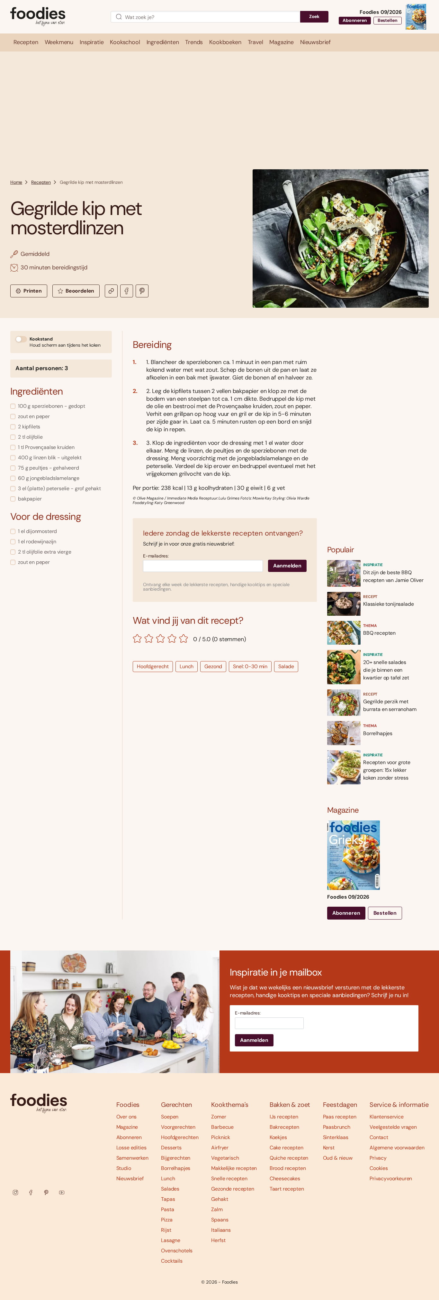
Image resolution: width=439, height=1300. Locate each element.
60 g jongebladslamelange (48, 478)
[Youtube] (62, 1192)
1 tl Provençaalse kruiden (46, 447)
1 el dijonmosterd (37, 531)
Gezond (213, 666)
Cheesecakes (285, 1178)
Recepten (41, 182)
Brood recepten (288, 1168)
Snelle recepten (229, 1178)
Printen (32, 290)
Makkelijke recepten (234, 1168)
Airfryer (219, 1147)
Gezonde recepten (232, 1188)
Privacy (378, 1158)
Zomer (218, 1116)
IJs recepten (284, 1116)
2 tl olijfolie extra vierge (44, 551)
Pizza (166, 1219)
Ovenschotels (177, 1250)
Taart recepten (287, 1188)
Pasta (167, 1209)
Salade (286, 666)
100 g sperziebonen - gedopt (51, 406)
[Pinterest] (46, 1192)
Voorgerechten (178, 1127)
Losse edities (131, 1147)
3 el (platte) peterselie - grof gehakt (59, 488)
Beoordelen (80, 290)
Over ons (126, 1116)
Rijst (166, 1230)
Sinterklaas (335, 1137)
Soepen (169, 1116)
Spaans (219, 1219)
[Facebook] (31, 1192)
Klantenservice (387, 1116)
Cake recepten (286, 1147)
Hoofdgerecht (153, 666)
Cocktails (172, 1261)
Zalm (216, 1209)
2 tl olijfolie (30, 437)
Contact (379, 1137)
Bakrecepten (284, 1127)
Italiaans (221, 1230)
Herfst (218, 1240)
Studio (123, 1168)
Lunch (186, 666)
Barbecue (222, 1127)
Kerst (329, 1147)
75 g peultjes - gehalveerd (48, 467)
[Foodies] (55, 17)
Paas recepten (339, 1116)
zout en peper (34, 416)
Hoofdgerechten (180, 1137)
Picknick (220, 1137)
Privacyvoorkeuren (391, 1178)
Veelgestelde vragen (393, 1127)
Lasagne (170, 1240)
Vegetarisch (225, 1158)
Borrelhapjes (175, 1168)
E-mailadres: (156, 556)
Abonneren (355, 20)
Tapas (168, 1199)
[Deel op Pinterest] (142, 291)
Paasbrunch (336, 1127)
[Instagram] (15, 1192)
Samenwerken (132, 1158)
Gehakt (219, 1199)
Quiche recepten (289, 1158)
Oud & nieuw (338, 1158)
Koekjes (278, 1137)
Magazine (127, 1127)
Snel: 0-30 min (250, 666)
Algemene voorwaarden (397, 1147)
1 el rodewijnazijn (37, 541)
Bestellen (388, 20)
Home (16, 182)
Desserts (171, 1147)
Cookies (379, 1168)
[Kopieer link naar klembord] (111, 291)
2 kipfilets (29, 426)
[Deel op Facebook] (126, 291)
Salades (170, 1188)
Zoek (314, 16)
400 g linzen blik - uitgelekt (49, 457)
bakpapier (30, 498)
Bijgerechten (175, 1158)
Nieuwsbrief (130, 1178)
